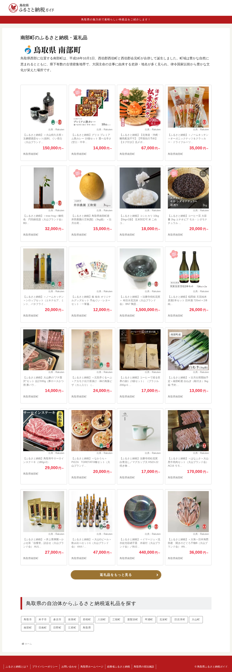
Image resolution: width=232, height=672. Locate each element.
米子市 (43, 619)
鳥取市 (28, 619)
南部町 (28, 627)
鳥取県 (87, 627)
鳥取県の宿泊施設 (144, 666)
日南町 (43, 627)
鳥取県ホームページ (91, 666)
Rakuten (59, 129)
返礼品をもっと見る (116, 575)
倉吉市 (57, 619)
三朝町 (116, 619)
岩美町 (72, 619)
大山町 (196, 619)
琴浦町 (149, 619)
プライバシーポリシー (45, 666)
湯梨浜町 (132, 619)
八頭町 (102, 619)
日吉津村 (179, 619)
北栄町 (164, 619)
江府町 (72, 627)
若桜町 (87, 619)
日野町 (57, 627)
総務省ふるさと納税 (118, 666)
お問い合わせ (69, 666)
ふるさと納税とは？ (17, 666)
